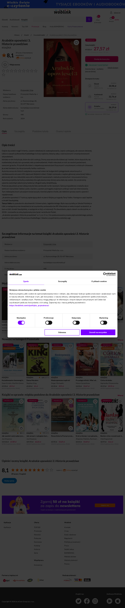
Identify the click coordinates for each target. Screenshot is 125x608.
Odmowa (62, 332)
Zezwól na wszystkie (98, 332)
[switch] (48, 323)
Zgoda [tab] (26, 281)
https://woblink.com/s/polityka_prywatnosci (29, 305)
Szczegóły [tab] (62, 281)
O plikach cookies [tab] (99, 281)
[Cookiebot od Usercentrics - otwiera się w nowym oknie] (105, 274)
